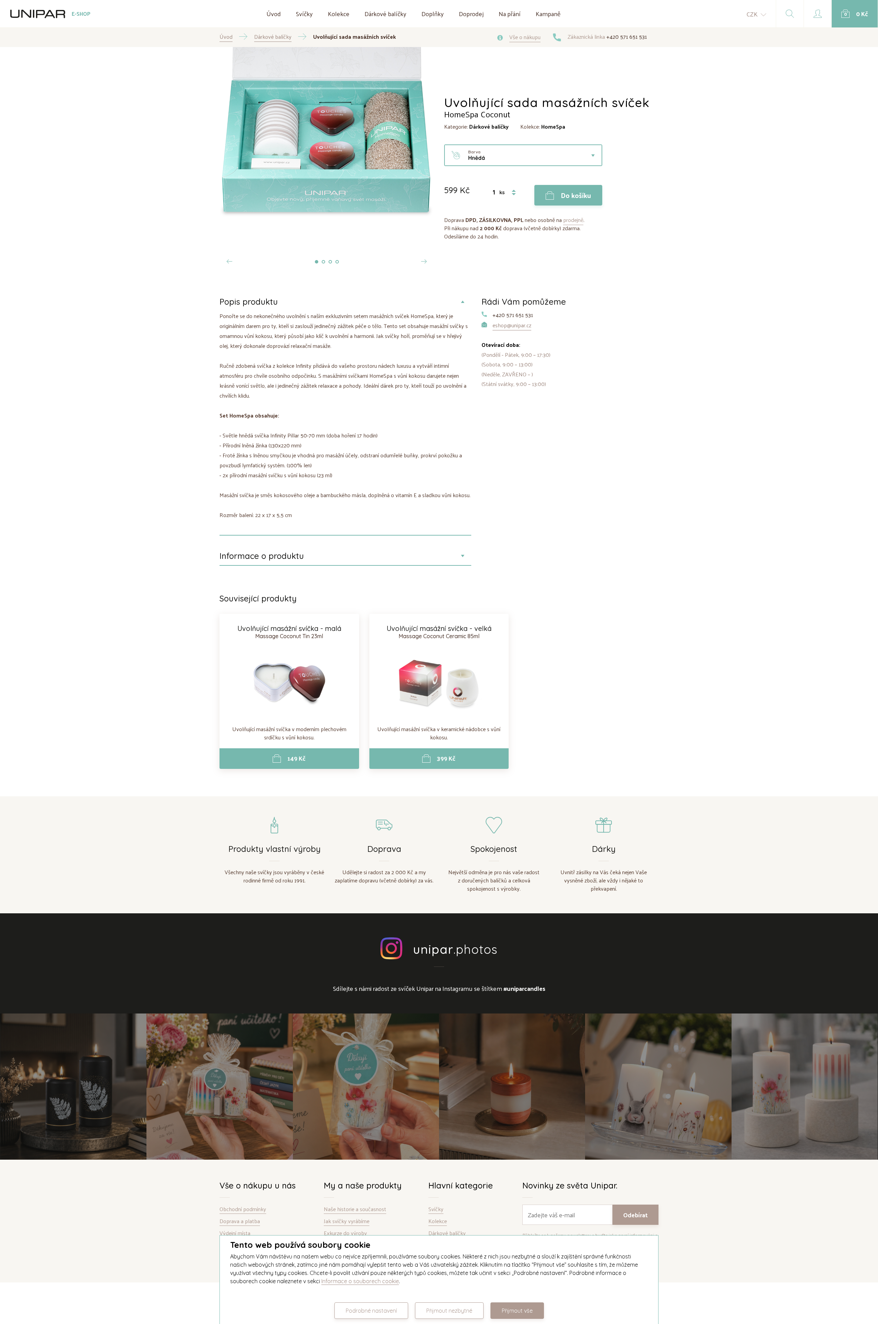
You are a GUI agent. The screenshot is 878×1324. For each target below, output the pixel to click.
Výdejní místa (235, 1233)
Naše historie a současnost (355, 1209)
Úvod (273, 13)
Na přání (510, 13)
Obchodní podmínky (243, 1209)
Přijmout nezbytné (449, 1310)
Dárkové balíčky (385, 13)
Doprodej (471, 13)
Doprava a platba (240, 1221)
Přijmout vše (517, 1310)
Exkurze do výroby (345, 1233)
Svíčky (304, 13)
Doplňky (433, 13)
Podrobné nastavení (371, 1310)
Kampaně (548, 13)
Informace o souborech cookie (360, 1281)
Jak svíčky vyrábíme (346, 1221)
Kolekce (338, 13)
